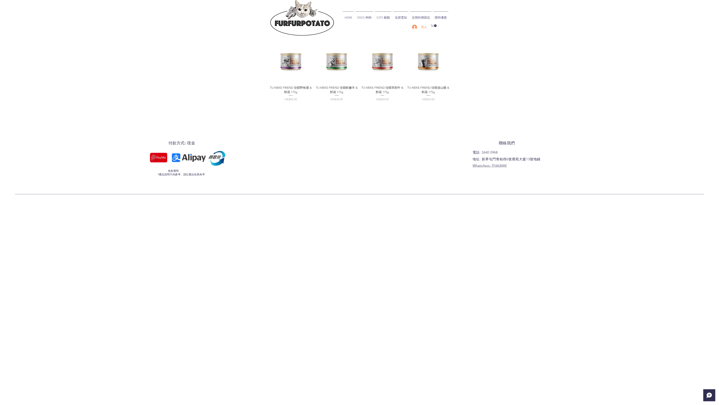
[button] (434, 25)
